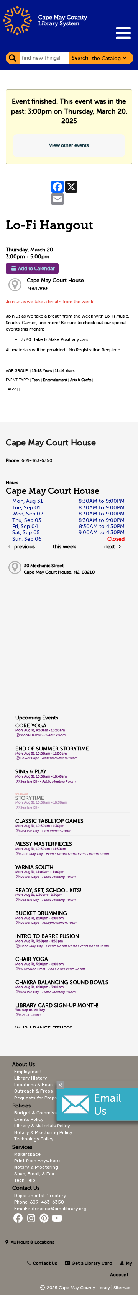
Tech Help (24, 1180)
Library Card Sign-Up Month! (57, 1005)
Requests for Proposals (40, 1098)
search (80, 57)
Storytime (29, 797)
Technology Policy (34, 1139)
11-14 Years (64, 370)
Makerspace (27, 1154)
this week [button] (64, 546)
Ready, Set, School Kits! (48, 890)
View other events (69, 145)
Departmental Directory (40, 1195)
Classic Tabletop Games (49, 820)
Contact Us (45, 1263)
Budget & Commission (39, 1113)
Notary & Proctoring (36, 1167)
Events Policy (29, 1119)
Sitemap (121, 1287)
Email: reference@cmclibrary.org (50, 1208)
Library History (30, 1078)
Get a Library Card (91, 1263)
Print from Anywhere (37, 1160)
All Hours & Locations (32, 1242)
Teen (36, 379)
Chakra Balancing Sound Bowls (61, 982)
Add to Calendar (36, 268)
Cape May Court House (55, 280)
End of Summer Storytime (52, 748)
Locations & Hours (34, 1084)
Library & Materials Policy (42, 1126)
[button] (123, 33)
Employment (28, 1071)
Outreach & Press (33, 1091)
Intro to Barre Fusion (47, 936)
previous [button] (24, 546)
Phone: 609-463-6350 (39, 1202)
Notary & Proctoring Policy (43, 1132)
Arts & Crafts (80, 379)
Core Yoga (30, 725)
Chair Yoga (31, 959)
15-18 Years (42, 370)
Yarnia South (34, 867)
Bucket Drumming (41, 913)
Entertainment (55, 379)
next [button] (110, 546)
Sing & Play (30, 771)
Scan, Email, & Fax (34, 1173)
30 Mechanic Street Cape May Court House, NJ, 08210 (59, 569)
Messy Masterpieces (43, 843)
